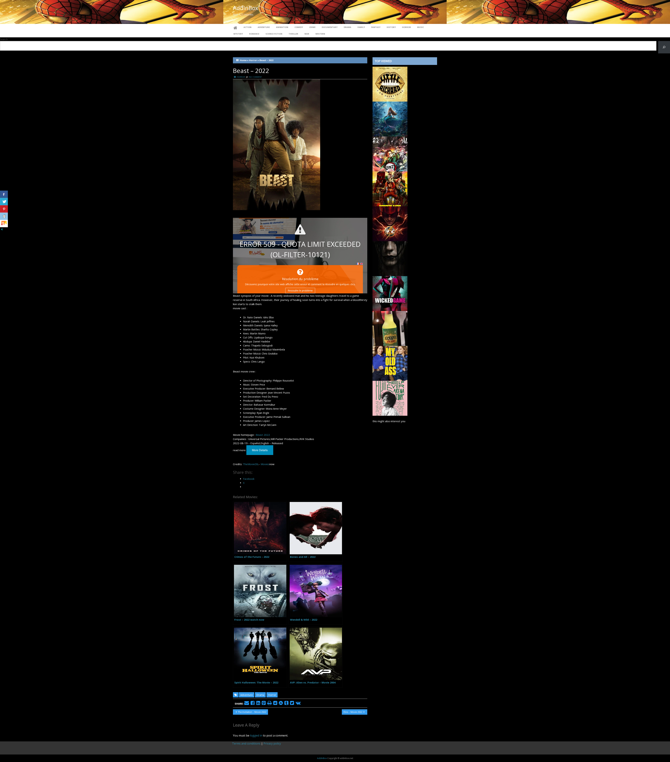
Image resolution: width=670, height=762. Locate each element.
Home (243, 60)
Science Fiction (274, 33)
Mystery (238, 33)
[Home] (235, 27)
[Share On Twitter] (4, 201)
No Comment (255, 77)
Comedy (299, 27)
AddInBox (245, 8)
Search (4, 39)
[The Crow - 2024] (390, 258)
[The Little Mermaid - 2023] (390, 118)
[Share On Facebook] (4, 194)
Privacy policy (272, 743)
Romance (254, 33)
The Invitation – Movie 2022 (252, 712)
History (391, 27)
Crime (312, 27)
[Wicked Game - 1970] (390, 293)
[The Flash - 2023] (390, 223)
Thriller (293, 33)
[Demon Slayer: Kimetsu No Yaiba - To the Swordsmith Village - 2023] (390, 153)
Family (361, 27)
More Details (260, 450)
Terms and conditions (246, 743)
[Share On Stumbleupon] (4, 223)
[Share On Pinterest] (4, 209)
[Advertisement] (405, 571)
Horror (406, 27)
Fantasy (375, 27)
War (306, 33)
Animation (282, 27)
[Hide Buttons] (1, 229)
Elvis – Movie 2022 (352, 712)
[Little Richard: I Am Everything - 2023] (390, 84)
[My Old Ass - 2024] (390, 363)
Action (247, 27)
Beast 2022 (263, 435)
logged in (256, 735)
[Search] (664, 47)
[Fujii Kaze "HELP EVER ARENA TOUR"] (390, 398)
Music (420, 27)
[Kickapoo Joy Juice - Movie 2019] (390, 328)
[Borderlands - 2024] (390, 188)
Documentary (329, 27)
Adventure (264, 27)
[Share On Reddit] (4, 216)
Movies (265, 464)
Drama (347, 27)
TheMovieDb (250, 464)
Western (320, 33)
